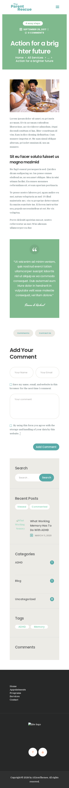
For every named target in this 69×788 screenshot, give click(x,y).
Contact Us (45, 333)
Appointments (18, 689)
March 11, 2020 (43, 535)
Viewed (21, 506)
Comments (23, 333)
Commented (39, 506)
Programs (15, 693)
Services (15, 696)
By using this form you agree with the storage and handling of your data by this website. (32, 429)
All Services (35, 57)
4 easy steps (32, 23)
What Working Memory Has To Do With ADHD (41, 525)
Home (19, 57)
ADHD (22, 627)
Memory (39, 627)
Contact (14, 699)
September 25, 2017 (34, 29)
